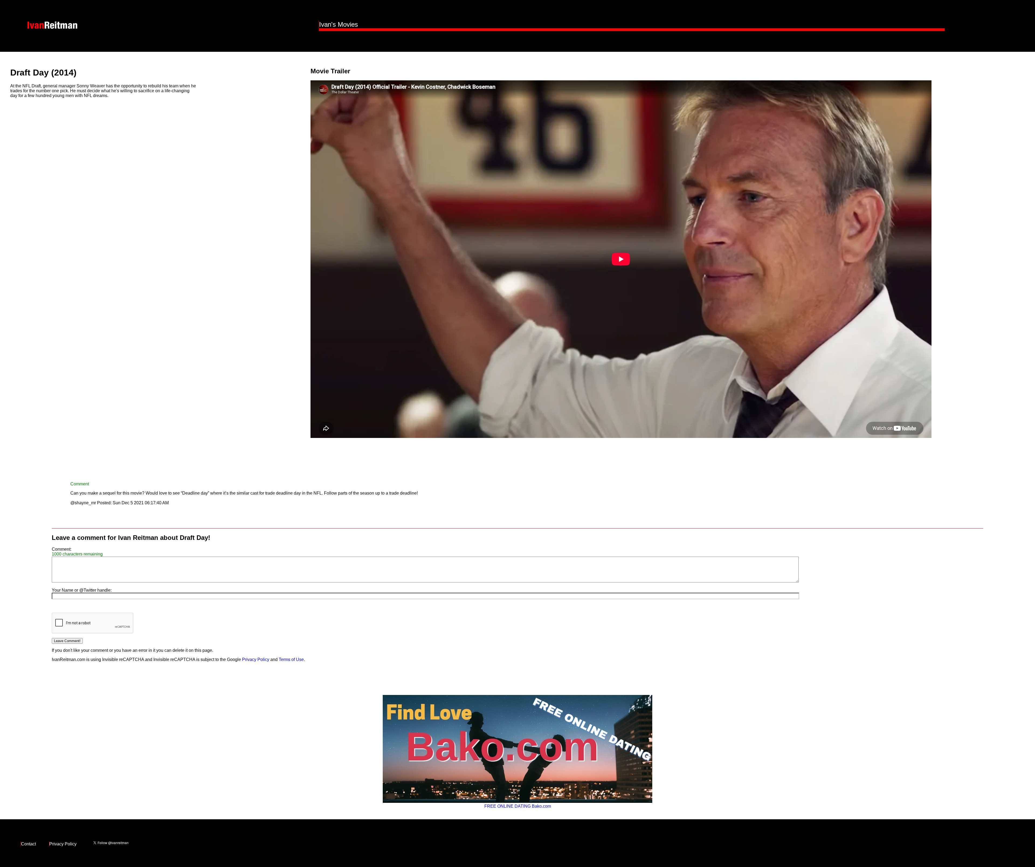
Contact (28, 844)
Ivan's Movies (338, 24)
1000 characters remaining (77, 554)
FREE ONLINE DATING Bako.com (517, 806)
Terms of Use (291, 659)
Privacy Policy (255, 659)
